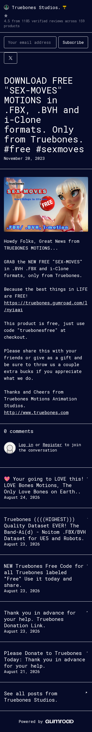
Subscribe (73, 42)
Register (52, 444)
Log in (26, 444)
